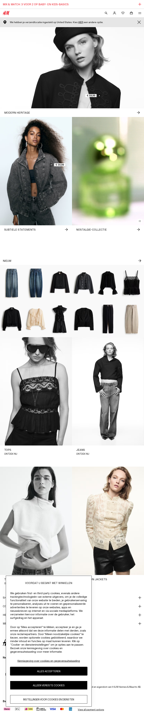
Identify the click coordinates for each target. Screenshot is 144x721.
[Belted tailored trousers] (108, 319)
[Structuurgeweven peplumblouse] (84, 319)
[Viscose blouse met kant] (108, 283)
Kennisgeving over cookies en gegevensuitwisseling (48, 660)
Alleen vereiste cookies (49, 685)
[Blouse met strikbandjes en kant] (36, 319)
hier (80, 22)
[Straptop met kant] (132, 283)
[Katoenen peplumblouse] (12, 319)
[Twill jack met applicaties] (60, 283)
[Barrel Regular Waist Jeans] (36, 283)
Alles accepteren (48, 671)
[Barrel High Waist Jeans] (132, 319)
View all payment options (91, 709)
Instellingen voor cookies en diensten (48, 699)
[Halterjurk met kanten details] (60, 319)
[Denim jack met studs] (84, 283)
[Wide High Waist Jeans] (12, 283)
